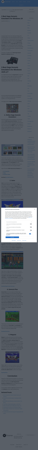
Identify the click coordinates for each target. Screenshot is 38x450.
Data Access (19, 240)
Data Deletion (14, 240)
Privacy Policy (24, 240)
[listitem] (19, 221)
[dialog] (19, 225)
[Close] (35, 209)
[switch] (30, 224)
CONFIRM (12, 237)
